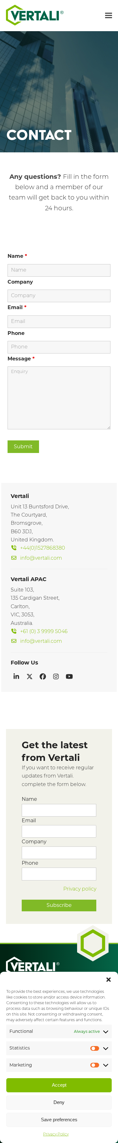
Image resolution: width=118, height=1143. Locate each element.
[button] (108, 979)
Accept (59, 1085)
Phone (16, 333)
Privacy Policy (56, 1134)
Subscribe (59, 905)
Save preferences (59, 1119)
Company (20, 282)
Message (21, 359)
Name (17, 256)
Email (17, 307)
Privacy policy (79, 889)
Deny (59, 1102)
